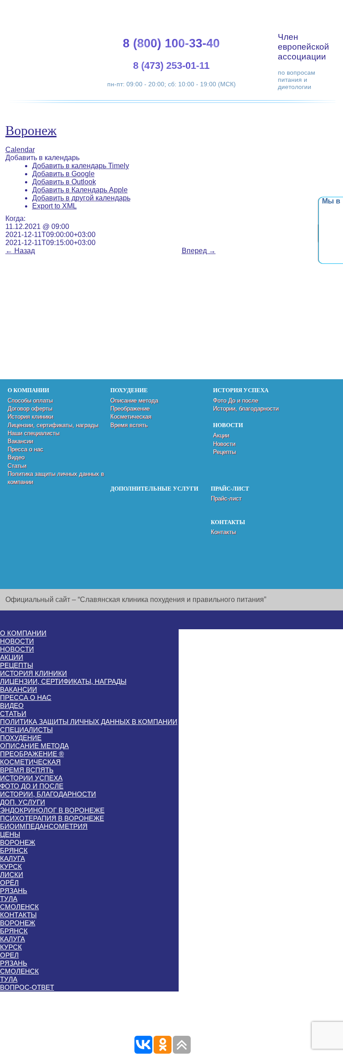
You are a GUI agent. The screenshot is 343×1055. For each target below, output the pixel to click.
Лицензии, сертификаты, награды (53, 425)
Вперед (199, 250)
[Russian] (310, 9)
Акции (221, 435)
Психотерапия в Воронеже (52, 818)
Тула (8, 898)
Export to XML (54, 206)
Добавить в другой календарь (81, 198)
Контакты (223, 532)
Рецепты (224, 452)
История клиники (30, 416)
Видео (16, 457)
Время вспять (129, 425)
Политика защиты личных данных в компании (88, 721)
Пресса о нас (25, 449)
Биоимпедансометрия (44, 826)
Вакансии (20, 441)
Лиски (11, 874)
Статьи (17, 465)
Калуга (12, 858)
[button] (42, 157)
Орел (9, 955)
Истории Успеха (31, 778)
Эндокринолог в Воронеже (52, 810)
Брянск (14, 850)
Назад (20, 250)
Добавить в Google (63, 174)
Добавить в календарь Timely (80, 165)
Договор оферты (30, 408)
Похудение (21, 737)
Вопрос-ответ (27, 987)
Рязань (13, 890)
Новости (224, 444)
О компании (23, 633)
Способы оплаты (30, 400)
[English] (289, 9)
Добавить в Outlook (64, 182)
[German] (299, 9)
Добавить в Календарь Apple (80, 190)
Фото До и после (235, 400)
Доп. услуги (22, 802)
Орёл (9, 882)
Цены (10, 834)
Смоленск (19, 907)
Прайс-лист (226, 498)
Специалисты (26, 729)
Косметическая (130, 416)
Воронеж (31, 130)
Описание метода (134, 400)
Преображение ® (32, 754)
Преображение (130, 408)
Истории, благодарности (246, 408)
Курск (11, 866)
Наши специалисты (33, 433)
